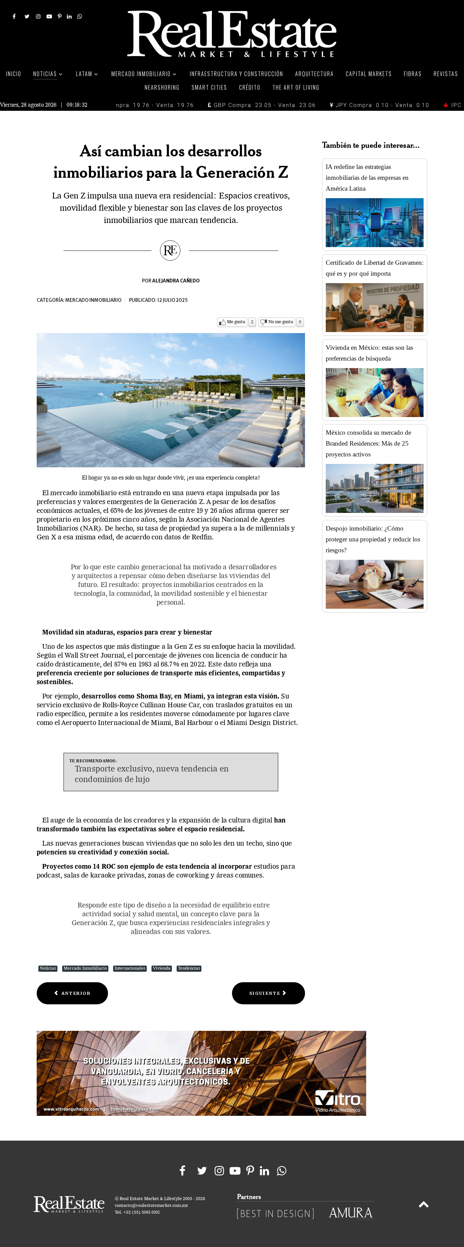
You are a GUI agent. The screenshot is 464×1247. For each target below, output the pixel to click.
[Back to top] (424, 1205)
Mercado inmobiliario (93, 300)
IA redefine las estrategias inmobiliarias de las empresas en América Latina (367, 177)
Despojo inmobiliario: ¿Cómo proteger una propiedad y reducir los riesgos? (373, 539)
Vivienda (162, 968)
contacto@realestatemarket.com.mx (151, 1205)
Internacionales (129, 968)
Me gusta (236, 322)
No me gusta (280, 322)
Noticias (48, 968)
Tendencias (189, 968)
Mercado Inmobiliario (85, 968)
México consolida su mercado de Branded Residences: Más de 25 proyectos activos (368, 443)
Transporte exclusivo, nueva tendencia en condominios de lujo (152, 774)
